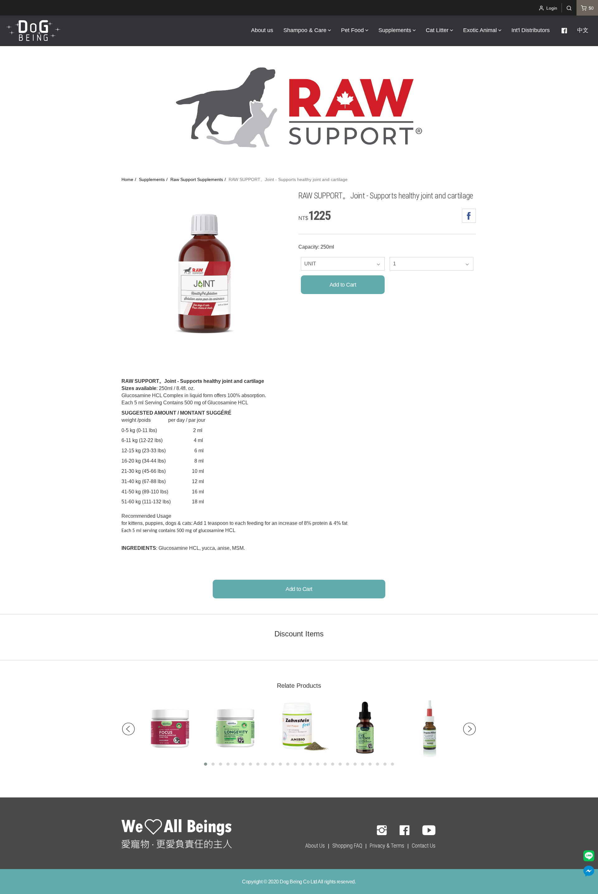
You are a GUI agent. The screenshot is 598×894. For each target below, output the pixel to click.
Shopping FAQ (347, 845)
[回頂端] (176, 834)
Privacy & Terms (387, 845)
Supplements (152, 179)
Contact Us (423, 845)
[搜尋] (569, 8)
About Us (315, 845)
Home (127, 179)
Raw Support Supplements (196, 179)
